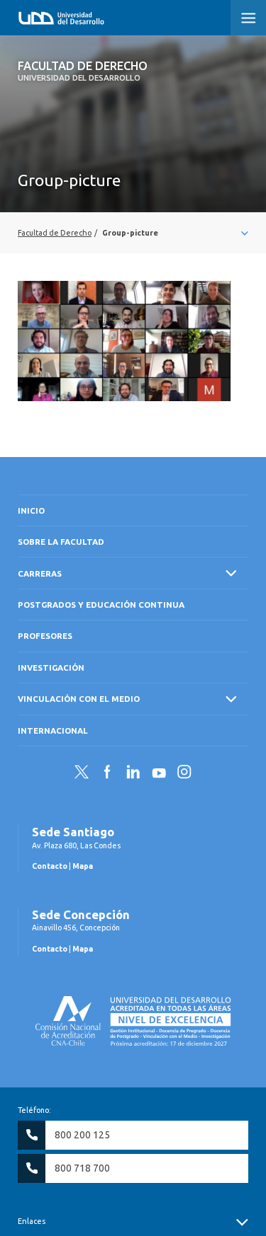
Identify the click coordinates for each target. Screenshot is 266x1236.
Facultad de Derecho (83, 70)
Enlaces (31, 1221)
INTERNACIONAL (53, 730)
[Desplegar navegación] (133, 232)
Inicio (31, 510)
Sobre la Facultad (61, 541)
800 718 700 (82, 1168)
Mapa (82, 866)
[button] (248, 17)
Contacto (49, 866)
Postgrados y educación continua (101, 604)
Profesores (45, 635)
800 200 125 (82, 1134)
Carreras (40, 573)
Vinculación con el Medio (79, 698)
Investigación (51, 667)
